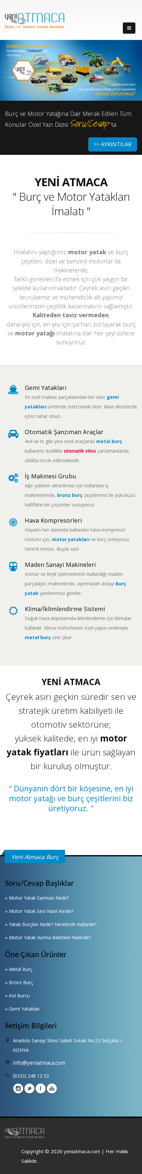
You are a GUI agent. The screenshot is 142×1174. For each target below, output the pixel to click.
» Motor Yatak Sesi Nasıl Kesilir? (39, 911)
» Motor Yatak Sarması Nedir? (37, 898)
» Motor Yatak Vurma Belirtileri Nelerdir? (48, 937)
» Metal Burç (18, 969)
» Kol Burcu (17, 995)
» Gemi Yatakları (22, 1009)
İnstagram (18, 1088)
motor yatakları (70, 539)
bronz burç (70, 495)
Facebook (41, 1088)
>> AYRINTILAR (112, 144)
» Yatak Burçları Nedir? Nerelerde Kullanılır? (50, 924)
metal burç (109, 441)
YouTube (52, 1088)
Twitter (29, 1088)
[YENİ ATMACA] (34, 20)
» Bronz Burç (19, 982)
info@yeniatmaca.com (39, 1062)
